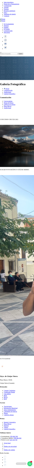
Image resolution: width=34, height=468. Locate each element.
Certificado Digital (9, 392)
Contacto (6, 16)
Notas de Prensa (8, 103)
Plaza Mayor (7, 106)
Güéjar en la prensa (9, 104)
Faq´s (5, 12)
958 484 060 (17, 438)
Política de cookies (9, 450)
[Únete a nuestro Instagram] (5, 41)
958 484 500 (14, 436)
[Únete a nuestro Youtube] (5, 45)
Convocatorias (8, 101)
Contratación (7, 6)
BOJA (6, 397)
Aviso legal (7, 443)
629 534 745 (13, 440)
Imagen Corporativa (10, 422)
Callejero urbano (9, 415)
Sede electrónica (9, 2)
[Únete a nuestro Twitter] (5, 48)
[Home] (2, 19)
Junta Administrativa (10, 410)
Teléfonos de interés (10, 14)
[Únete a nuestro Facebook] (5, 37)
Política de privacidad (10, 446)
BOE (5, 395)
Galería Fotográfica (9, 429)
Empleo (6, 27)
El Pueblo (7, 29)
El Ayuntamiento (9, 24)
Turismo (6, 9)
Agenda (6, 7)
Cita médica (7, 394)
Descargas (7, 32)
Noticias (6, 25)
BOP (5, 399)
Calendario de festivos (10, 411)
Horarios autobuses (9, 11)
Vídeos (6, 427)
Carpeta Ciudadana (9, 390)
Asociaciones (8, 406)
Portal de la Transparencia (11, 4)
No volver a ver (21, 463)
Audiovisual (7, 108)
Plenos (6, 413)
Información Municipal (10, 408)
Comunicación (8, 31)
